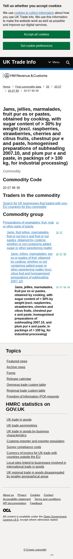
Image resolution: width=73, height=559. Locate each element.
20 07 (57, 86)
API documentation (14, 503)
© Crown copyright (35, 549)
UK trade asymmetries (22, 425)
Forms (11, 373)
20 (47, 86)
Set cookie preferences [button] (36, 45)
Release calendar (19, 379)
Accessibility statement (17, 499)
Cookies (35, 494)
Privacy (22, 494)
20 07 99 (13, 90)
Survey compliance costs (24, 447)
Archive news (16, 367)
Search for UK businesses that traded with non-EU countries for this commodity (35, 205)
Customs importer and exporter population (35, 441)
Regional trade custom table (26, 390)
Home (6, 86)
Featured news (17, 361)
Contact (48, 494)
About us (8, 494)
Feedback (36, 503)
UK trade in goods (19, 419)
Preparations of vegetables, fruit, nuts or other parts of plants (28, 224)
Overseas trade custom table (26, 384)
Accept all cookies (36, 34)
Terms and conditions (47, 499)
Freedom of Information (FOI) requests (33, 396)
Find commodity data (28, 86)
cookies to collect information (34, 12)
